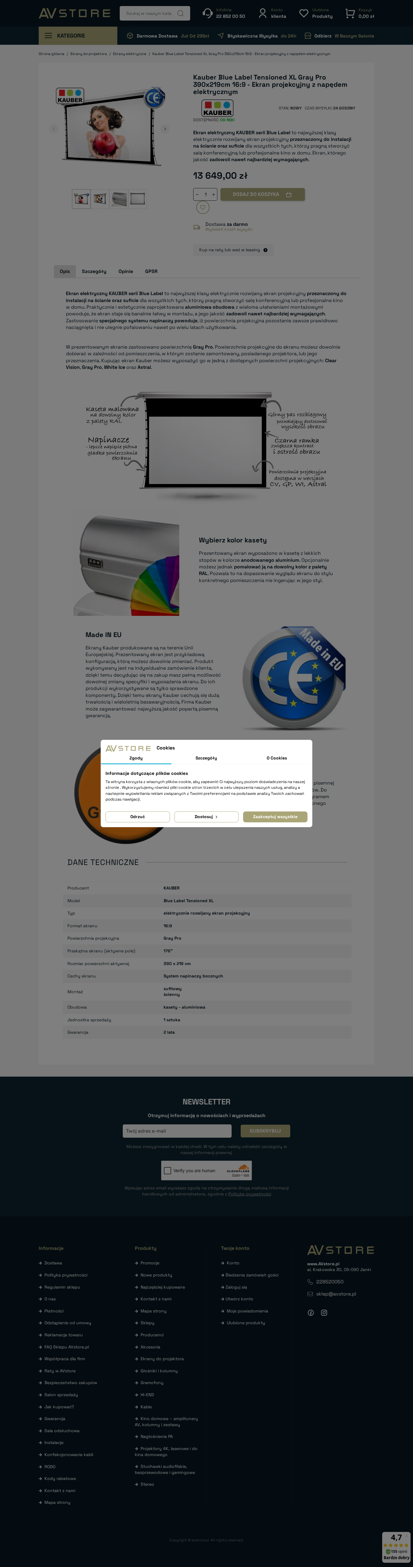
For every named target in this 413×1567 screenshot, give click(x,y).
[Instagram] (324, 1312)
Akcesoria (150, 1347)
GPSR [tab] (151, 271)
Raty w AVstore (60, 1371)
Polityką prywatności (249, 1194)
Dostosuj (204, 816)
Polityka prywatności (65, 1275)
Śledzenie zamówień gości (252, 1275)
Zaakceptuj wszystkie (275, 816)
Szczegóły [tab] (94, 271)
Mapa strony (57, 1502)
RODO (49, 1466)
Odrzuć (137, 816)
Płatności (53, 1311)
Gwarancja (54, 1418)
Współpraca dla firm (64, 1358)
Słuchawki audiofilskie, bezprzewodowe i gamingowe (165, 1469)
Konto (233, 1263)
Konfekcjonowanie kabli (68, 1454)
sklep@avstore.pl (336, 1294)
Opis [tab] (65, 271)
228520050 (329, 1282)
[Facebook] (310, 1312)
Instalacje (53, 1442)
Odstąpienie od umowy (67, 1322)
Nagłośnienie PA (157, 1436)
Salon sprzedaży (61, 1394)
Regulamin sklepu (62, 1287)
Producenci (152, 1335)
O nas (50, 1299)
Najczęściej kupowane (163, 1287)
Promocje (150, 1263)
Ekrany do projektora (162, 1358)
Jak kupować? (59, 1406)
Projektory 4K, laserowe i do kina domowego (166, 1451)
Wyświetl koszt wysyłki (228, 229)
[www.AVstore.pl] (75, 13)
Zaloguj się (236, 1287)
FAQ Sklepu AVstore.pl (66, 1347)
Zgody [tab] (136, 758)
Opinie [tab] (126, 271)
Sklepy (147, 1322)
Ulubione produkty (246, 1322)
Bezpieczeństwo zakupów (70, 1382)
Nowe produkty (156, 1275)
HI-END (147, 1394)
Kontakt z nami (59, 1490)
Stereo (147, 1484)
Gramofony (152, 1382)
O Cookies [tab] (277, 758)
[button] (271, 13)
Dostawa (53, 1263)
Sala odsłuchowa (62, 1430)
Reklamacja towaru (63, 1335)
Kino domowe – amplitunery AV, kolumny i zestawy (166, 1421)
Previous (53, 128)
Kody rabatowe (60, 1478)
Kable (146, 1406)
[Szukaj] (180, 13)
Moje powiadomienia (247, 1311)
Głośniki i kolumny (159, 1371)
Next (165, 128)
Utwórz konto (239, 1299)
